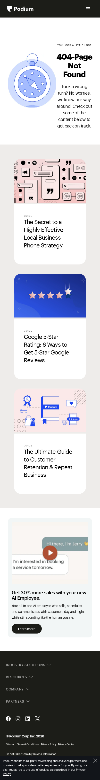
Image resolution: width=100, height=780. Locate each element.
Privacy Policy (48, 744)
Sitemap (10, 744)
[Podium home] (20, 9)
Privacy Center (66, 744)
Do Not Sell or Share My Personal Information (31, 754)
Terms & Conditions (28, 744)
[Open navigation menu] (88, 9)
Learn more (26, 628)
